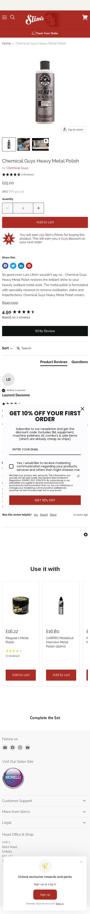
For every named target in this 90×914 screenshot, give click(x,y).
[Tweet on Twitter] (13, 266)
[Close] (82, 409)
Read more (10, 303)
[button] (45, 174)
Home (6, 43)
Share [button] (53, 514)
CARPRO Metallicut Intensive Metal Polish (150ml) (60, 642)
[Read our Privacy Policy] (78, 476)
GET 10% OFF (45, 500)
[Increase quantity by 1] (38, 208)
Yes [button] (36, 514)
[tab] (53, 363)
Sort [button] (6, 348)
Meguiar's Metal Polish (17, 640)
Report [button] (44, 514)
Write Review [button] (45, 331)
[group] (45, 312)
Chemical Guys (17, 168)
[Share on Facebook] (5, 266)
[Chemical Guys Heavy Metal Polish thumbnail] (9, 144)
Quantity (7, 199)
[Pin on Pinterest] (29, 266)
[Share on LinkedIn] (21, 266)
